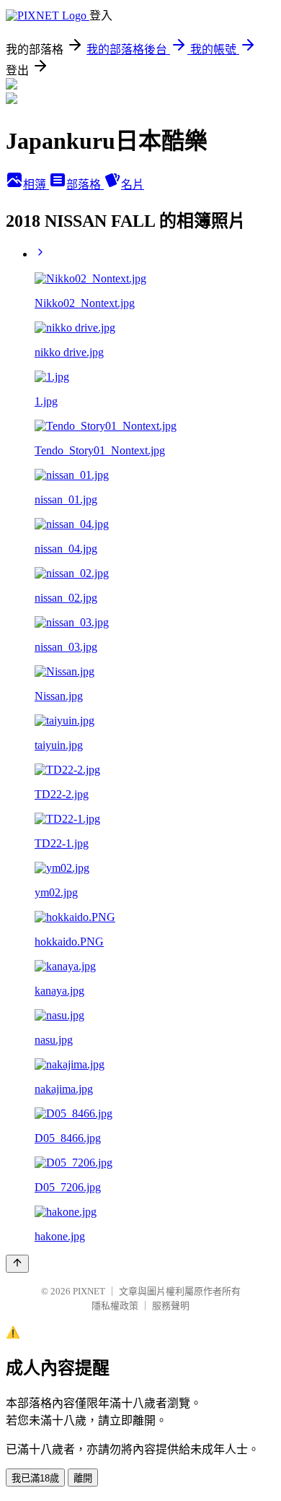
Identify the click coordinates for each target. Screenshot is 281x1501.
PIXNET (89, 1291)
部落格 (85, 184)
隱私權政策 (115, 1305)
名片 (132, 184)
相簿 (36, 184)
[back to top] (17, 1264)
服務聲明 (170, 1305)
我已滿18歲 (35, 1478)
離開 (82, 1478)
